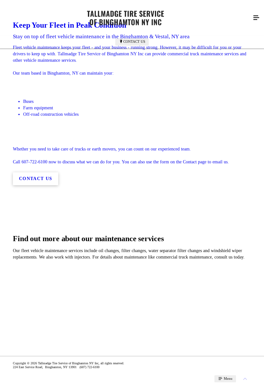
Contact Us (134, 41)
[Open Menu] (256, 18)
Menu (227, 378)
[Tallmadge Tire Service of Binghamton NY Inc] (126, 18)
